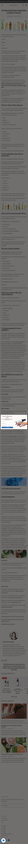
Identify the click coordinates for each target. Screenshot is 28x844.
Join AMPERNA (7, 427)
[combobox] (7, 425)
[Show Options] (12, 425)
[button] (3, 840)
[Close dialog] (26, 415)
